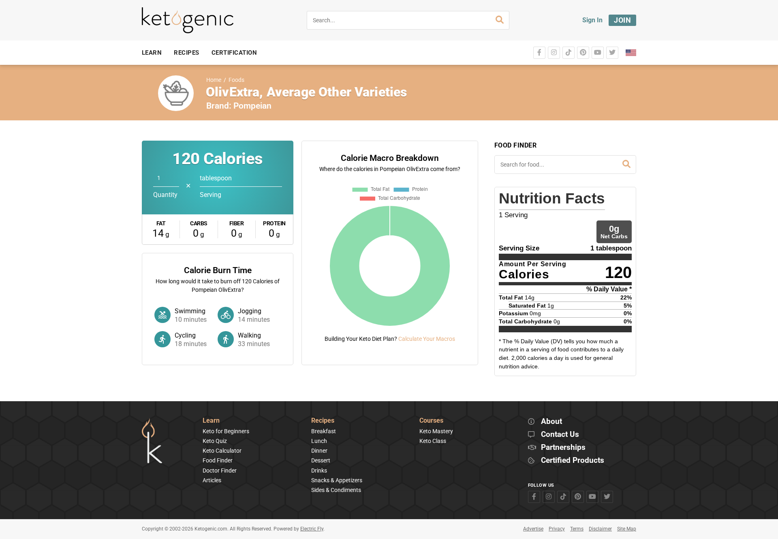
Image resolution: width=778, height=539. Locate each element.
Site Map (626, 529)
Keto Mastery (436, 431)
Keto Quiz (215, 441)
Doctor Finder (220, 470)
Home (213, 80)
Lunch (319, 441)
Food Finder (218, 460)
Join (622, 20)
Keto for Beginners (226, 431)
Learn (211, 420)
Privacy (557, 529)
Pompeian (252, 106)
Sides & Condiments (336, 490)
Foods (236, 80)
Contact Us (560, 434)
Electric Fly (311, 529)
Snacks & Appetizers (336, 480)
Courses (431, 420)
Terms (577, 529)
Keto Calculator (222, 450)
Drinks (319, 470)
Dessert (320, 460)
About (551, 421)
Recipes (322, 420)
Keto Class (432, 441)
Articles (212, 480)
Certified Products (572, 460)
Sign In (592, 20)
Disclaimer (600, 529)
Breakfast (323, 431)
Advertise (533, 529)
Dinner (319, 450)
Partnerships (563, 447)
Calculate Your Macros (426, 339)
